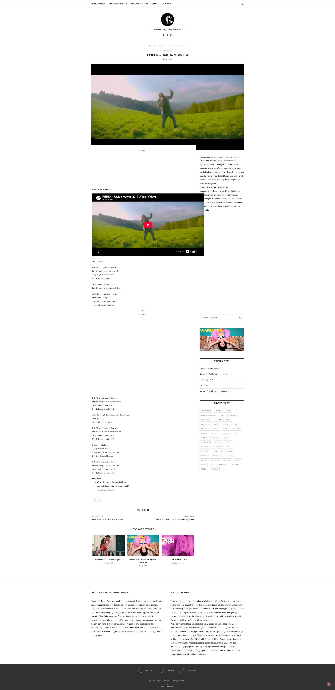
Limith (225, 438)
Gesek (225, 429)
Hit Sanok (236, 429)
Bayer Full (205, 420)
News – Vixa (204, 386)
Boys (228, 420)
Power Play (217, 455)
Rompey (204, 460)
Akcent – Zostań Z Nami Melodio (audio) (215, 391)
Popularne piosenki (139, 4)
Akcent (218, 411)
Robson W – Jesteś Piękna (108, 560)
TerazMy (222, 464)
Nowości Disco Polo (118, 4)
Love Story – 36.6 (178, 560)
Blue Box (218, 420)
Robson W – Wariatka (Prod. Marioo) (214, 374)
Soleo (237, 460)
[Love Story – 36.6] (178, 545)
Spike (212, 464)
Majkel (218, 442)
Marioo (228, 442)
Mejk (228, 446)
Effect (225, 424)
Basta (222, 415)
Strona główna (98, 4)
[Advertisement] (143, 168)
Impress (204, 433)
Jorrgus (204, 438)
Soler (203, 464)
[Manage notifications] (329, 684)
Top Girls (234, 464)
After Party (206, 411)
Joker (214, 433)
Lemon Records (108, 490)
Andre (228, 411)
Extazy (235, 424)
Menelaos (205, 451)
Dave (216, 424)
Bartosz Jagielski (208, 415)
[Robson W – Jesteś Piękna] (108, 545)
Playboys (205, 455)
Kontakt (167, 4)
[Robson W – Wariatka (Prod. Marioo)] (143, 545)
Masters (204, 446)
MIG (215, 451)
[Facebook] (163, 35)
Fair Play (204, 429)
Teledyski (161, 46)
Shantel (227, 460)
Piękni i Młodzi (227, 451)
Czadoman (205, 424)
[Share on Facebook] (142, 510)
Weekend (214, 469)
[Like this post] (139, 510)
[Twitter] (167, 35)
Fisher (96, 500)
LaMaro (215, 438)
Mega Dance (217, 446)
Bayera (232, 415)
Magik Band (206, 442)
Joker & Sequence (228, 433)
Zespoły (156, 4)
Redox (229, 455)
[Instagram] (171, 35)
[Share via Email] (148, 510)
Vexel (203, 469)
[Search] (242, 4)
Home (151, 46)
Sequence (215, 460)
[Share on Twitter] (145, 510)
